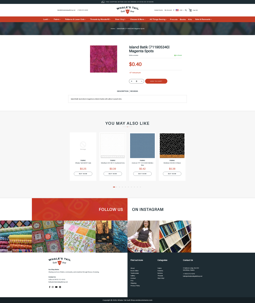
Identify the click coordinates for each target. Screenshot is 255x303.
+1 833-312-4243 (189, 273)
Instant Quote (158, 10)
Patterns (160, 271)
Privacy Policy (135, 285)
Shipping (133, 283)
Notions (160, 273)
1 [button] (114, 187)
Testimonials (134, 273)
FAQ (131, 280)
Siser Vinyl (160, 278)
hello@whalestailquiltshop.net (66, 10)
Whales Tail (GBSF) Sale (83, 163)
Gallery (132, 275)
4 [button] (123, 187)
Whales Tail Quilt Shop (126, 300)
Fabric (159, 268)
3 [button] (120, 187)
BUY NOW (83, 174)
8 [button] (135, 187)
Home (113, 28)
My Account (168, 10)
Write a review (133, 55)
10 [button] (141, 187)
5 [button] (126, 187)
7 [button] (132, 187)
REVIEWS (134, 91)
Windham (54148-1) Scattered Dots (113, 163)
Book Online (134, 271)
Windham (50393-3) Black (172, 163)
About (132, 268)
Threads (160, 275)
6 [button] (129, 187)
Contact (133, 278)
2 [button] (117, 187)
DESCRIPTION (122, 91)
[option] (83, 157)
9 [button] (138, 187)
